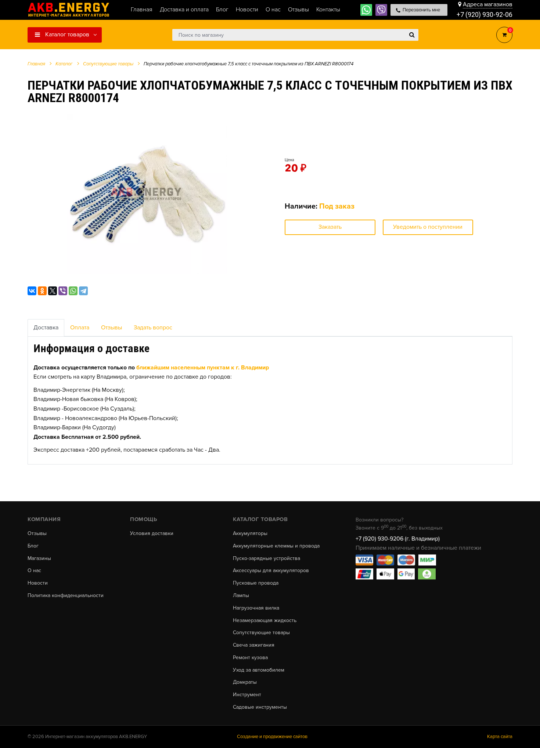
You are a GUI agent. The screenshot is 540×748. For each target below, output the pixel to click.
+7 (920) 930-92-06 (484, 14)
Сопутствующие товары (261, 633)
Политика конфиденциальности (66, 596)
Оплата (79, 327)
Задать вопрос (153, 327)
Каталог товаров (66, 34)
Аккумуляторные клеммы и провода (276, 546)
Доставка (45, 327)
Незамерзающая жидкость (264, 621)
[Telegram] (83, 290)
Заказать (330, 227)
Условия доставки (151, 533)
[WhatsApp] (73, 290)
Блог (33, 546)
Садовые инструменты (260, 707)
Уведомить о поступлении (427, 227)
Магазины (39, 558)
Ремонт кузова (250, 658)
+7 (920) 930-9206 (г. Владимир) (398, 538)
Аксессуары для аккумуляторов (271, 571)
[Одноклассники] (42, 290)
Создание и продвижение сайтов (272, 737)
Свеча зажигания (253, 645)
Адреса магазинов (487, 4)
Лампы (241, 596)
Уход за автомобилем (258, 670)
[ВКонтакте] (32, 290)
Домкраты (245, 682)
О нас (34, 571)
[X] (52, 290)
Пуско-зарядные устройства (266, 558)
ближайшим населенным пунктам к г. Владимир (202, 367)
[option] (147, 194)
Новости (38, 583)
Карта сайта (499, 737)
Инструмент (247, 695)
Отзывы (111, 327)
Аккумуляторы (250, 533)
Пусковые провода (255, 583)
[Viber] (62, 290)
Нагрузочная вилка (256, 608)
